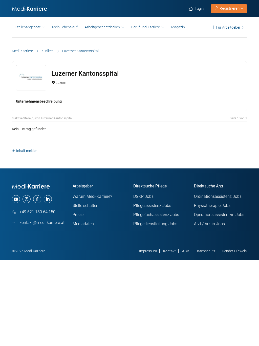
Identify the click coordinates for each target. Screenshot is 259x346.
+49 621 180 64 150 (36, 211)
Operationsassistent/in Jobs (219, 214)
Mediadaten (83, 223)
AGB (185, 251)
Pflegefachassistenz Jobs (156, 214)
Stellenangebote (28, 27)
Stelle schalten (85, 205)
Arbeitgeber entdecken (102, 27)
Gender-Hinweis (234, 251)
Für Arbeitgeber (228, 27)
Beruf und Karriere (145, 27)
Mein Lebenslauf (65, 27)
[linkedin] (48, 199)
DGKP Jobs (143, 196)
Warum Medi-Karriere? (92, 196)
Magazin (178, 27)
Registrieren (230, 8)
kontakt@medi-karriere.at (41, 222)
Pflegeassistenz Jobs (152, 205)
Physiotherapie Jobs (212, 205)
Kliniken (47, 51)
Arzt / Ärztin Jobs (209, 223)
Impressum (148, 251)
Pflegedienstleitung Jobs (155, 223)
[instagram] (27, 199)
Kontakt (169, 251)
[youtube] (16, 199)
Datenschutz (205, 251)
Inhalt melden (26, 151)
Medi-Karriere (22, 51)
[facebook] (37, 199)
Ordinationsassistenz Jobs (218, 196)
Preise (78, 214)
